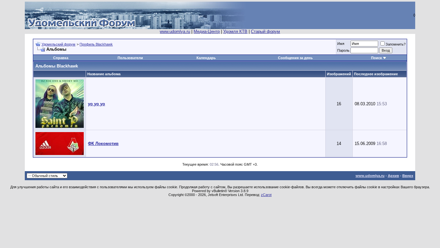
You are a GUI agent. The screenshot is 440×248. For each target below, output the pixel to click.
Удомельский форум (58, 44)
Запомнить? (396, 44)
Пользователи (130, 58)
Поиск (376, 58)
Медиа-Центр (207, 31)
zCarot (266, 195)
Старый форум (265, 31)
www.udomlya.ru (175, 31)
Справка (60, 58)
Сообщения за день (295, 58)
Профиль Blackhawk (96, 44)
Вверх (407, 176)
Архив (393, 176)
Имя (340, 44)
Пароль (343, 50)
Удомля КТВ (235, 31)
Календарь (206, 58)
